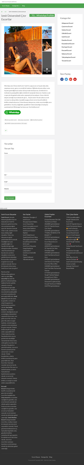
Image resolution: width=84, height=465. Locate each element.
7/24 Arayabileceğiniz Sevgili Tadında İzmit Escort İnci (73, 219)
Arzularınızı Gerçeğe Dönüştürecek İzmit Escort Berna (74, 253)
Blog (23, 5)
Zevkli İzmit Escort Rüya (30, 237)
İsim (5, 175)
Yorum (6, 153)
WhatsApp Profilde (45, 15)
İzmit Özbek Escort (29, 235)
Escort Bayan (5, 5)
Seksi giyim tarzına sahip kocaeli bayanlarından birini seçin (30, 242)
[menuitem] (6, 5)
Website (6, 188)
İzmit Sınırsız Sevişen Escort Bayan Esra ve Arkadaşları (51, 242)
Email (6, 181)
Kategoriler (15, 5)
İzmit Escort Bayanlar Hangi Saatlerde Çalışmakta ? (29, 248)
